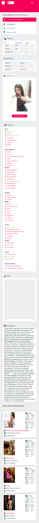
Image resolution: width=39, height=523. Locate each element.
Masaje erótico (11, 172)
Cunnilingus (10, 236)
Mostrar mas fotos (19, 116)
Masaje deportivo (11, 183)
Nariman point (10, 28)
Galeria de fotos (10, 76)
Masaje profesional (12, 170)
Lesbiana (9, 199)
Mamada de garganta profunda (15, 231)
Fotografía (9, 154)
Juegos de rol (10, 215)
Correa (8, 213)
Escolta (9, 152)
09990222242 (11, 435)
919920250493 (10, 24)
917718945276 (11, 463)
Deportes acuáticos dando (14, 266)
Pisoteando (10, 220)
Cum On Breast (11, 256)
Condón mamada (11, 227)
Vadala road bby (11, 32)
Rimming (9, 165)
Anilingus (9, 238)
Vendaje (9, 217)
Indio (21, 66)
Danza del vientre (11, 197)
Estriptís (9, 195)
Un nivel (9, 133)
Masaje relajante (11, 185)
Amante (9, 204)
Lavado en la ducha (12, 161)
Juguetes (9, 142)
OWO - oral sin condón (13, 135)
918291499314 (11, 491)
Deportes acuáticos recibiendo (15, 268)
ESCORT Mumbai (8, 15)
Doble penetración (12, 140)
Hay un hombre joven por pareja (15, 156)
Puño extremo (10, 247)
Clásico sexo (10, 131)
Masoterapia (10, 179)
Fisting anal (10, 245)
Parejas (9, 158)
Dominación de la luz (12, 206)
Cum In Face (10, 259)
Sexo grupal (10, 138)
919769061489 (11, 518)
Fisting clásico (11, 243)
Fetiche (9, 144)
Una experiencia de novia (13, 229)
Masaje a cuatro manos (13, 181)
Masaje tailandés (11, 176)
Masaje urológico (11, 174)
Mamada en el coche (12, 233)
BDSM (8, 208)
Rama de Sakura (11, 188)
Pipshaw (9, 163)
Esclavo (9, 211)
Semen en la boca (11, 254)
